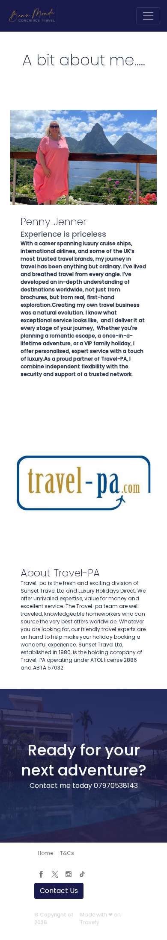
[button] (45, 853)
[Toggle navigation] (148, 15)
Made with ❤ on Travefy (100, 918)
